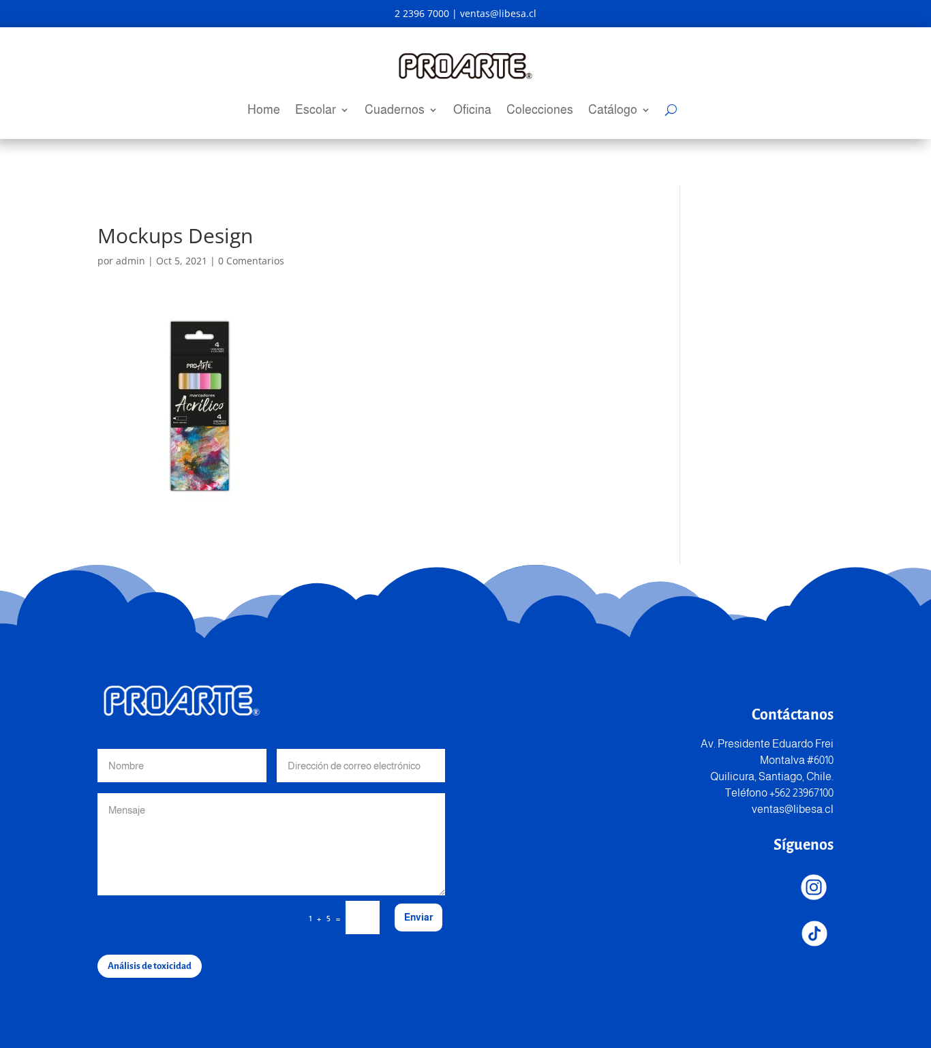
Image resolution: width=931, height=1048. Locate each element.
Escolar (315, 111)
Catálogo (612, 111)
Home (263, 111)
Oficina (472, 111)
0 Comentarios (251, 260)
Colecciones (539, 111)
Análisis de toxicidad (150, 966)
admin (130, 260)
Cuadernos (395, 111)
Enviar (418, 917)
